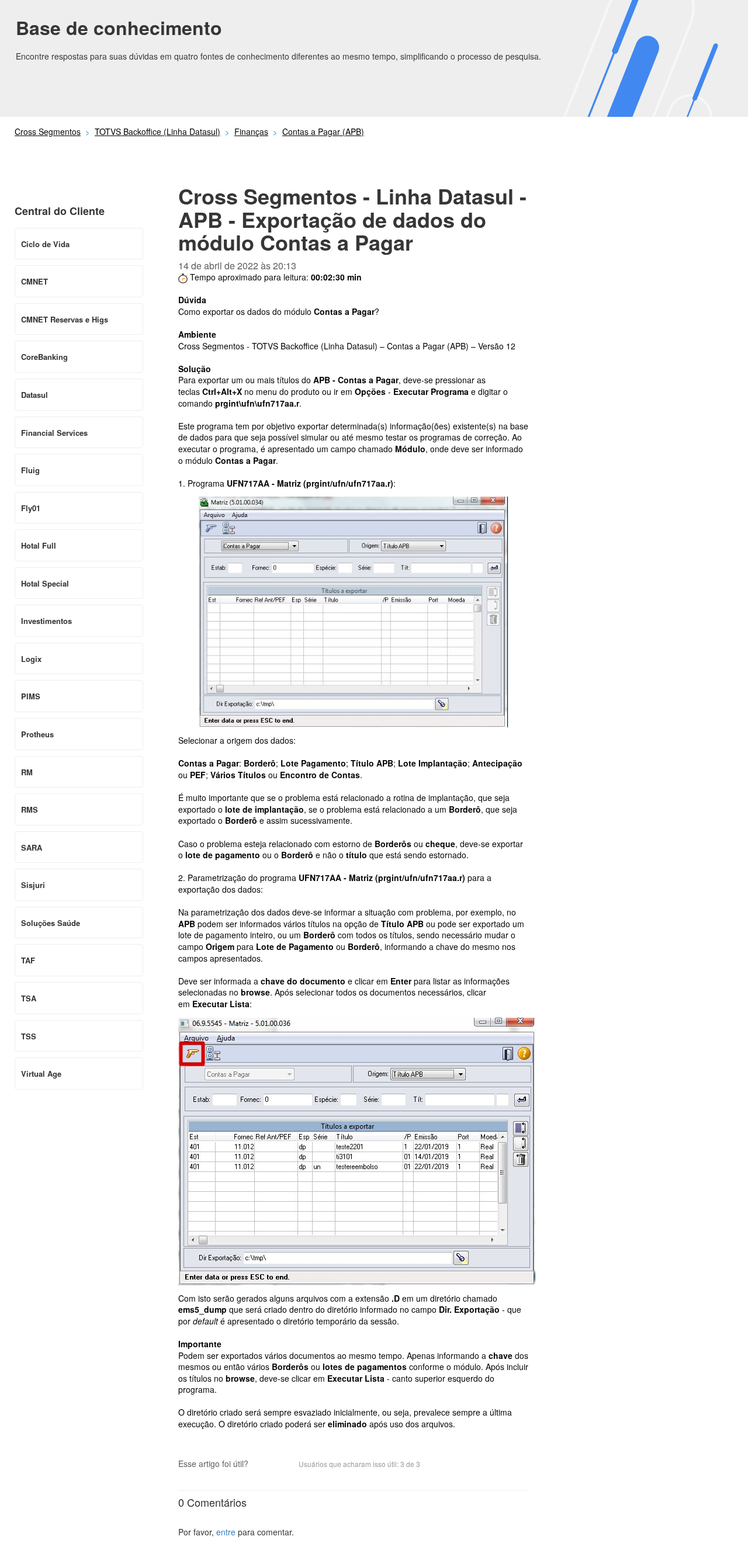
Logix (31, 658)
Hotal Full (38, 545)
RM (27, 772)
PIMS (30, 696)
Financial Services (54, 432)
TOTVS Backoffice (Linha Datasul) (157, 131)
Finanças (251, 131)
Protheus (37, 734)
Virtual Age (41, 1073)
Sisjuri (33, 884)
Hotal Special (45, 583)
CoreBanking (44, 356)
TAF (28, 960)
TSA (28, 998)
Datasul (34, 394)
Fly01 (30, 508)
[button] (263, 1465)
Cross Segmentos (48, 131)
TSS (28, 1036)
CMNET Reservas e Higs (64, 319)
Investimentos (46, 620)
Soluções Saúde (50, 922)
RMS (29, 809)
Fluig (30, 470)
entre (226, 1532)
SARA (31, 847)
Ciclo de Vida (45, 243)
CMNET (34, 281)
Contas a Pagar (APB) (323, 131)
